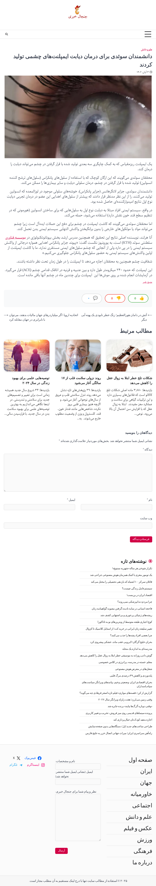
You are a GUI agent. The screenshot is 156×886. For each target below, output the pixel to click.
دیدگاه (147, 449)
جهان (146, 783)
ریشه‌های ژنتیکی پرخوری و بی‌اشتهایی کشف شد (126, 615)
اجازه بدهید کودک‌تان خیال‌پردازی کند (132, 719)
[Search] (7, 34)
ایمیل (71, 499)
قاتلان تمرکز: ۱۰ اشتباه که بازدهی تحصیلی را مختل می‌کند (121, 582)
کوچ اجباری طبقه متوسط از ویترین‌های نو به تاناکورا (125, 622)
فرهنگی (143, 851)
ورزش (144, 840)
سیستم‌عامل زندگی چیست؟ (137, 588)
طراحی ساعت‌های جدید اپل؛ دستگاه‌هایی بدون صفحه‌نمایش (120, 726)
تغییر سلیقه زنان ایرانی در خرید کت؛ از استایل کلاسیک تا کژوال (119, 629)
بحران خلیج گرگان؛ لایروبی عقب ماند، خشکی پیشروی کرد (121, 642)
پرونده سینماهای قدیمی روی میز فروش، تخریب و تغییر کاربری (119, 713)
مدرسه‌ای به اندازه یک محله (137, 649)
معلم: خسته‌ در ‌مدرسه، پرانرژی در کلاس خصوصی (125, 662)
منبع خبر (147, 282)
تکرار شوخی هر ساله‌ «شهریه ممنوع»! (132, 568)
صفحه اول (140, 760)
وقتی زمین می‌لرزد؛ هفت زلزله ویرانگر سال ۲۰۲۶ (125, 699)
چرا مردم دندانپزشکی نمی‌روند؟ (134, 602)
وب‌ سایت (146, 518)
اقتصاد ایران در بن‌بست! (139, 595)
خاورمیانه (141, 794)
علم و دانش (146, 49)
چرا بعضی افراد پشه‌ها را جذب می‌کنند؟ (131, 635)
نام (149, 499)
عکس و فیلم (138, 828)
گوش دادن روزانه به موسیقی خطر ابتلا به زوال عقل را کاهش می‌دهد (116, 655)
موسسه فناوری (15, 238)
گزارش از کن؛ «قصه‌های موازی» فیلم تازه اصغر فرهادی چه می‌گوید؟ (116, 693)
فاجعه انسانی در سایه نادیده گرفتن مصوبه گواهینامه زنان (122, 608)
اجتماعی (142, 806)
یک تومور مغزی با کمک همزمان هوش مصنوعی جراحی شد (121, 575)
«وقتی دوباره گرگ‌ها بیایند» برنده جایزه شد (130, 706)
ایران (146, 771)
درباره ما (142, 862)
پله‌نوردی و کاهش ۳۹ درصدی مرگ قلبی (131, 675)
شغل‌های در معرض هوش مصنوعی (133, 669)
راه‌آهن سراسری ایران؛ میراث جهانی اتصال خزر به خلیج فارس (118, 733)
